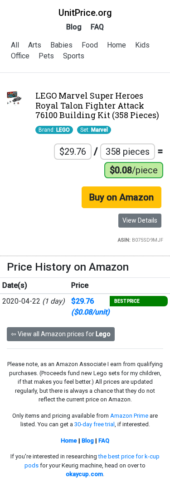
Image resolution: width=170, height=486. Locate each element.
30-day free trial (94, 424)
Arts (34, 45)
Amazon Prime (129, 415)
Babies (61, 45)
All (15, 45)
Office (20, 56)
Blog (74, 27)
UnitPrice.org (85, 12)
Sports (73, 56)
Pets (46, 56)
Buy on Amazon (121, 197)
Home (116, 45)
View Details (139, 220)
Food (90, 45)
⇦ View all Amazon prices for (61, 334)
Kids (142, 45)
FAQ (97, 27)
